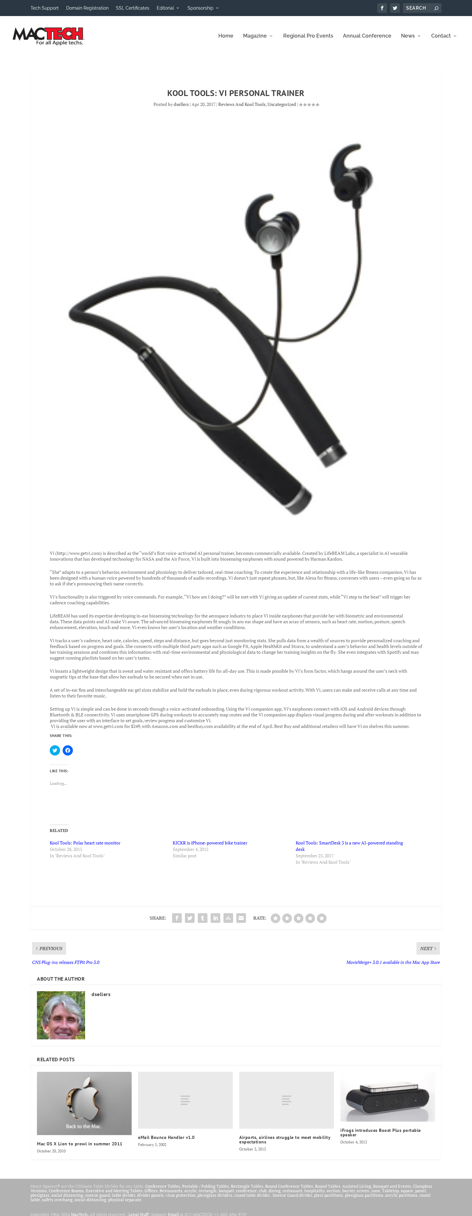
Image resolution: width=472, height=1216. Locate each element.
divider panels (150, 1195)
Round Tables (327, 1186)
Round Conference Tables (289, 1186)
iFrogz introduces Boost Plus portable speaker (380, 1132)
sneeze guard (97, 1195)
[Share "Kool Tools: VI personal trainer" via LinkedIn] (215, 918)
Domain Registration (87, 8)
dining (274, 1191)
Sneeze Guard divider (292, 1195)
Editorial (165, 8)
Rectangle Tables (247, 1186)
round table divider (252, 1195)
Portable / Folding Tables (205, 1186)
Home (225, 36)
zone (375, 1191)
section (333, 1191)
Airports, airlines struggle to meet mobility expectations (284, 1139)
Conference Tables (162, 1186)
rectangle (208, 1191)
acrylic (190, 1191)
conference (246, 1191)
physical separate (124, 1200)
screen (363, 1191)
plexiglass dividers (214, 1195)
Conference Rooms (66, 1191)
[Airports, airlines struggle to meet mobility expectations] (286, 1100)
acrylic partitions (401, 1195)
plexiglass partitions (364, 1195)
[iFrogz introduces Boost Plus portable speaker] (387, 1097)
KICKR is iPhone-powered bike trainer (210, 843)
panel (420, 1191)
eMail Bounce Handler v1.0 (166, 1137)
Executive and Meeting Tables (114, 1191)
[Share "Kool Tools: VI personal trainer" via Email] (241, 918)
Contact (441, 36)
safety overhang (57, 1200)
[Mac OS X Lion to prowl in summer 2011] (84, 1103)
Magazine (255, 36)
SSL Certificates (132, 8)
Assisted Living (356, 1186)
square (407, 1191)
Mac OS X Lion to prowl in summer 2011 (80, 1144)
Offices (151, 1191)
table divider (123, 1195)
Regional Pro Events (308, 36)
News (408, 36)
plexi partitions (328, 1195)
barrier (348, 1191)
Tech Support (45, 8)
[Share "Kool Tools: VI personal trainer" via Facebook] (176, 918)
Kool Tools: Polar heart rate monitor (85, 843)
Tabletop (390, 1191)
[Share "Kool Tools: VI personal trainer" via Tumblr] (202, 918)
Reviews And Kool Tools (242, 104)
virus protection (181, 1195)
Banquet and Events (392, 1186)
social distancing (67, 1195)
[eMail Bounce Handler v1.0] (185, 1100)
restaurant (292, 1191)
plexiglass (40, 1195)
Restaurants (171, 1191)
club (263, 1191)
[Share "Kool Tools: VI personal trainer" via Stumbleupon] (228, 918)
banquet (226, 1191)
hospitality (314, 1191)
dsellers (181, 104)
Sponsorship (201, 8)
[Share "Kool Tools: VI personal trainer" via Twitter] (189, 918)
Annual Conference (367, 36)
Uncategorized (281, 104)
